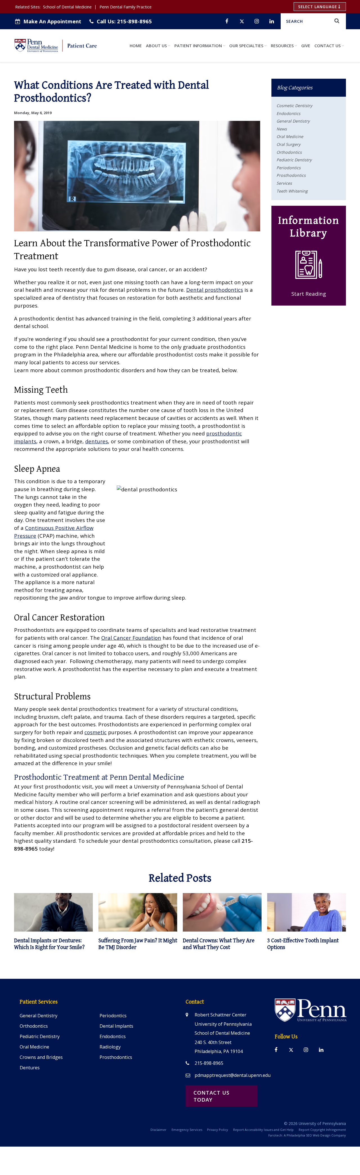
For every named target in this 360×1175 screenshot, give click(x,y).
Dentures (30, 1068)
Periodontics (288, 167)
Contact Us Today (212, 1096)
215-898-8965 (124, 21)
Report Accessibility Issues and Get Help (263, 1129)
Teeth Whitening (292, 191)
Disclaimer (158, 1129)
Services (284, 183)
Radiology (110, 1047)
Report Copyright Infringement (322, 1129)
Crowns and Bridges (41, 1057)
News (281, 129)
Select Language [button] (318, 6)
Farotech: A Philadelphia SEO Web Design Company (307, 1135)
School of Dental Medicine (67, 7)
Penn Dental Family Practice (126, 7)
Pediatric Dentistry (294, 159)
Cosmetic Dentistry (294, 105)
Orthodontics (289, 152)
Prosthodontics (291, 175)
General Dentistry (293, 121)
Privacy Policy (217, 1129)
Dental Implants (116, 1026)
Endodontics (288, 113)
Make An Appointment (52, 21)
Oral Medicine (289, 136)
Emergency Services (187, 1129)
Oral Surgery (288, 144)
